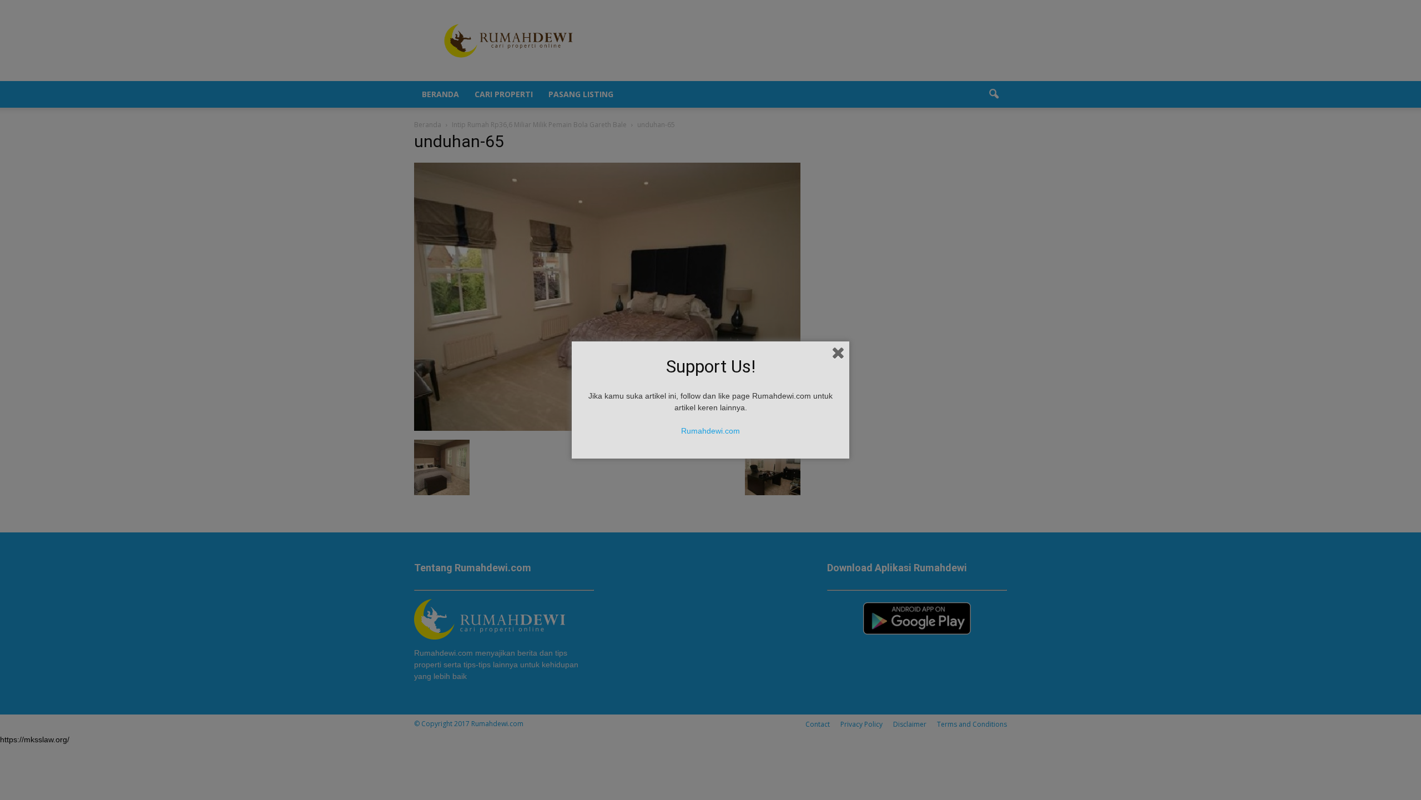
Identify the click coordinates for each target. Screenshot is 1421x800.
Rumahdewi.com (710, 430)
